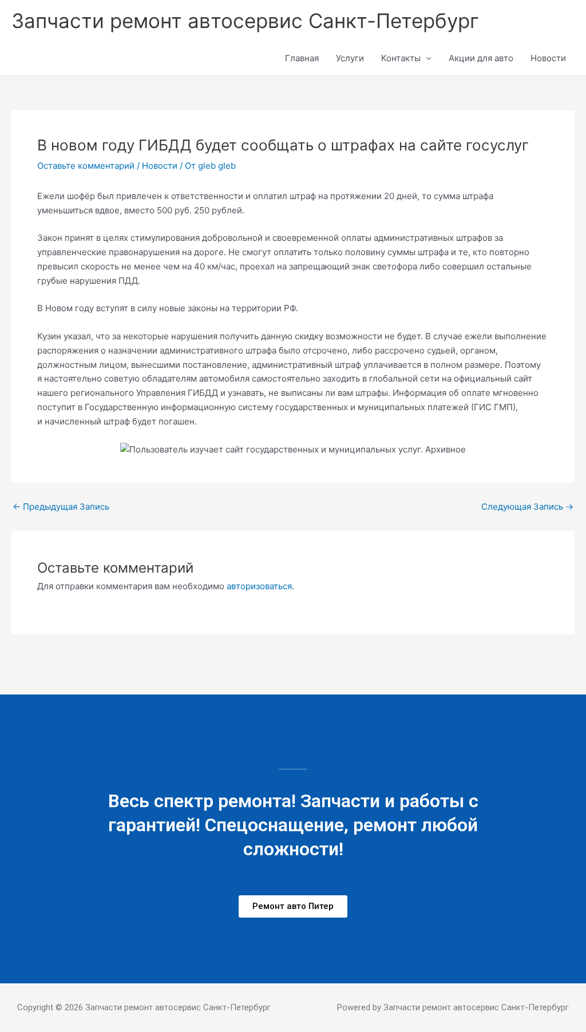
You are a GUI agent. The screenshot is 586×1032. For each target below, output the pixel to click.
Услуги (350, 58)
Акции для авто (481, 58)
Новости (548, 58)
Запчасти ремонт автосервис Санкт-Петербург (245, 21)
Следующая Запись (527, 506)
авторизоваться (259, 586)
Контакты (401, 58)
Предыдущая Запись (61, 506)
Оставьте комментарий (85, 165)
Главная (302, 58)
